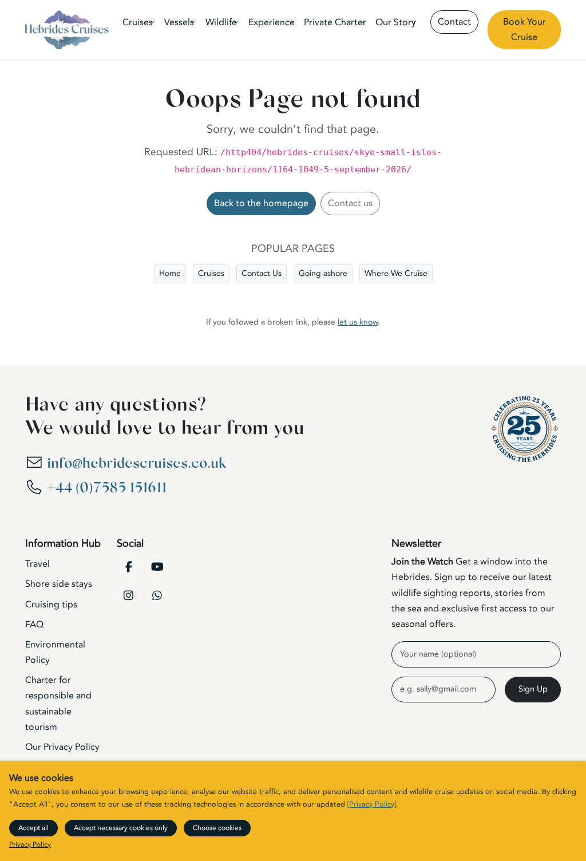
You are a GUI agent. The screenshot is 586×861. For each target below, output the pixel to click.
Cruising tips (51, 604)
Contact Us (261, 273)
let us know (358, 322)
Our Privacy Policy (62, 747)
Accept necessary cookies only (121, 827)
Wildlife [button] (221, 22)
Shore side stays (58, 584)
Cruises (211, 273)
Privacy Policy (30, 844)
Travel (37, 564)
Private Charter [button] (335, 22)
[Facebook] (129, 566)
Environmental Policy (55, 652)
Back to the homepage (261, 203)
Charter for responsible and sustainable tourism (58, 703)
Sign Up (533, 689)
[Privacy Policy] (371, 804)
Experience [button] (271, 22)
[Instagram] (129, 595)
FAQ (34, 624)
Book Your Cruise (524, 29)
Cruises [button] (137, 22)
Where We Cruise (396, 273)
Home (170, 273)
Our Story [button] (395, 22)
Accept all (33, 827)
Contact (454, 21)
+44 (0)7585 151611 (107, 488)
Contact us (350, 203)
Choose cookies (217, 827)
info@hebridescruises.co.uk (136, 463)
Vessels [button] (179, 22)
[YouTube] (157, 566)
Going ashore (323, 273)
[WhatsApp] (157, 595)
